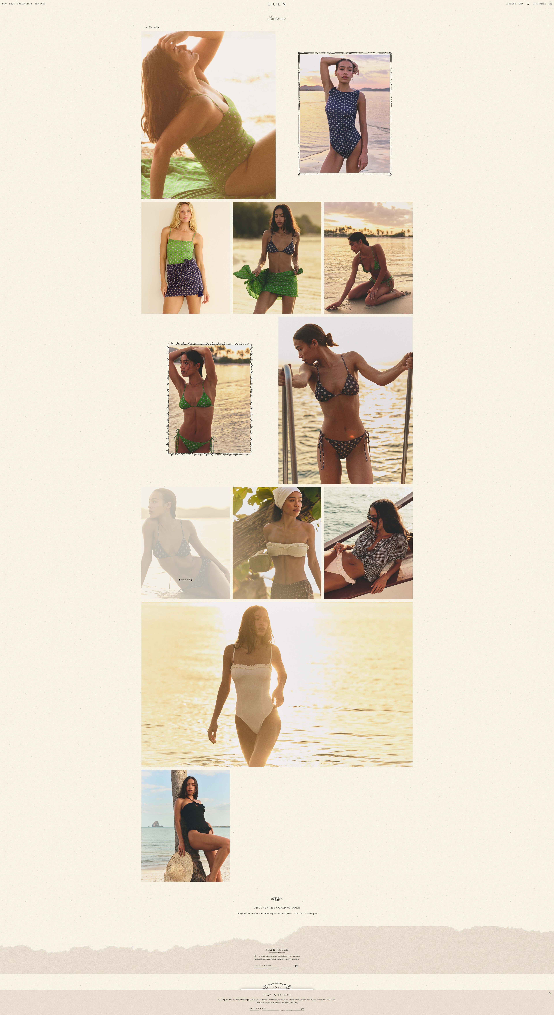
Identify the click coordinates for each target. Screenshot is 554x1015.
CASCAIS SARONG (185, 298)
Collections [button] (24, 4)
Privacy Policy (291, 1003)
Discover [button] (40, 4)
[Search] (528, 4)
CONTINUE (296, 966)
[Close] (549, 993)
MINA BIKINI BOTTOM (368, 583)
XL (352, 165)
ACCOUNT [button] (511, 4)
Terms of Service (272, 1003)
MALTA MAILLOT (345, 159)
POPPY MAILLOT (277, 751)
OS (186, 304)
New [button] (4, 4)
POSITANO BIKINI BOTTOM (209, 435)
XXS (195, 189)
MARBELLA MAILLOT (208, 183)
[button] (550, 4)
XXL (221, 189)
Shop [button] (12, 4)
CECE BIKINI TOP (277, 583)
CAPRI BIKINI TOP (368, 298)
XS (201, 189)
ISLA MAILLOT (185, 866)
